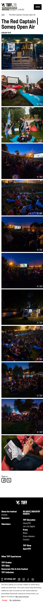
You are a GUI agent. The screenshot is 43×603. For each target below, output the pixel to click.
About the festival (9, 512)
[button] (22, 69)
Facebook (22, 580)
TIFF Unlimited (7, 573)
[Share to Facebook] (3, 480)
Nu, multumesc (15, 600)
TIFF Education (29, 520)
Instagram (18, 580)
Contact (26, 540)
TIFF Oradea (6, 563)
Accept (4, 600)
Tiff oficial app (10, 579)
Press (25, 530)
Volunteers (6, 524)
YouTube (31, 580)
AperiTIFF (27, 549)
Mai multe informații (22, 596)
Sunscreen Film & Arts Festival (14, 569)
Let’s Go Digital (29, 527)
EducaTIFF (27, 523)
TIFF (3, 15)
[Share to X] (9, 480)
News (25, 533)
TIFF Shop (27, 546)
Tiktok (27, 580)
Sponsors (5, 518)
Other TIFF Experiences (11, 557)
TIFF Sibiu (5, 566)
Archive (4, 515)
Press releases (29, 537)
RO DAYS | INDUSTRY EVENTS (31, 513)
